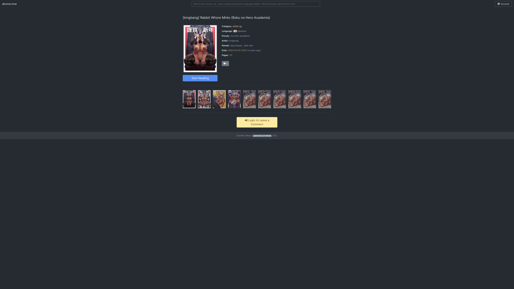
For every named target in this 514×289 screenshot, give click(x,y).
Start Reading (200, 78)
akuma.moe (9, 3)
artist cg (237, 26)
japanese (241, 31)
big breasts (236, 45)
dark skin (248, 45)
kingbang (234, 40)
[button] (503, 4)
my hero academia (240, 36)
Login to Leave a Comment (258, 122)
